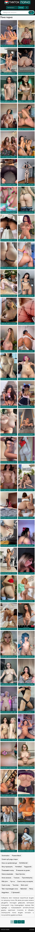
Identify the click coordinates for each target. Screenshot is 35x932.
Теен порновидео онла (10, 889)
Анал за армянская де (9, 863)
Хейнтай (23, 889)
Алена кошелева (7, 874)
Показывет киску (8, 870)
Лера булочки (20, 874)
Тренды (21, 7)
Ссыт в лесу (6, 885)
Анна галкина (6, 878)
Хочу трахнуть (7, 866)
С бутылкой (15, 892)
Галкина (16, 878)
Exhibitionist (23, 863)
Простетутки (27, 878)
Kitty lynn (5, 881)
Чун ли (12, 881)
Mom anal (24, 885)
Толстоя (15, 885)
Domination (6, 855)
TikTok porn (5, 929)
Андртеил (5, 892)
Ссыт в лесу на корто (25, 881)
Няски (31, 889)
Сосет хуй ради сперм (10, 859)
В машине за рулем (23, 870)
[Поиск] (31, 12)
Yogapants (27, 866)
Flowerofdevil (16, 855)
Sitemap (31, 929)
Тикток (19, 2)
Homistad (18, 866)
